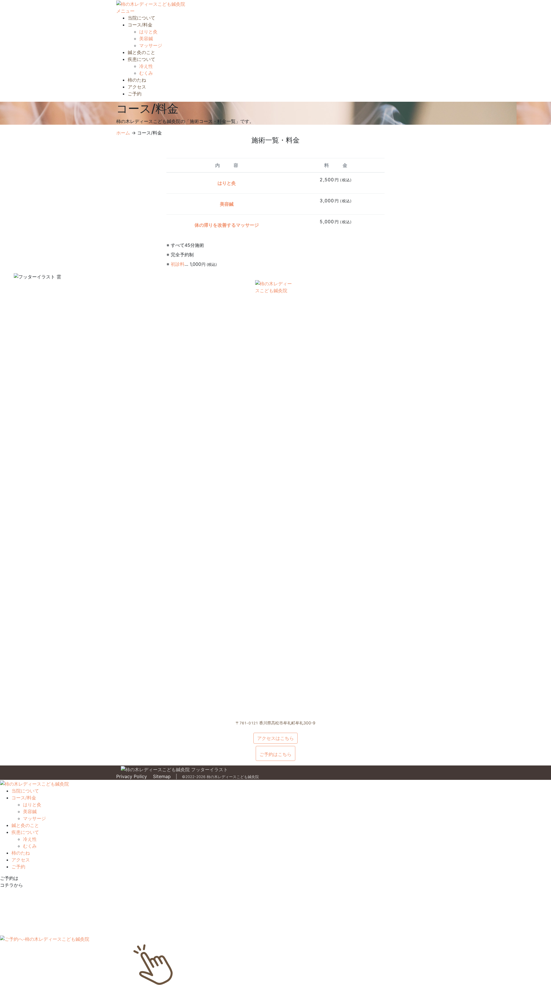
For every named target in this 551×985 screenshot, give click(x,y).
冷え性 (146, 66)
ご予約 (134, 94)
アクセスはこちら (275, 738)
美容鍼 (146, 38)
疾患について (141, 59)
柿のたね (137, 80)
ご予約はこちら (275, 754)
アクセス (137, 87)
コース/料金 (140, 25)
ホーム (123, 133)
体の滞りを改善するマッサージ (227, 225)
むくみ (146, 73)
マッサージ (150, 45)
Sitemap (162, 776)
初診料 (178, 264)
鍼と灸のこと (141, 52)
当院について (141, 18)
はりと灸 (148, 31)
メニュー (125, 11)
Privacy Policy (131, 776)
